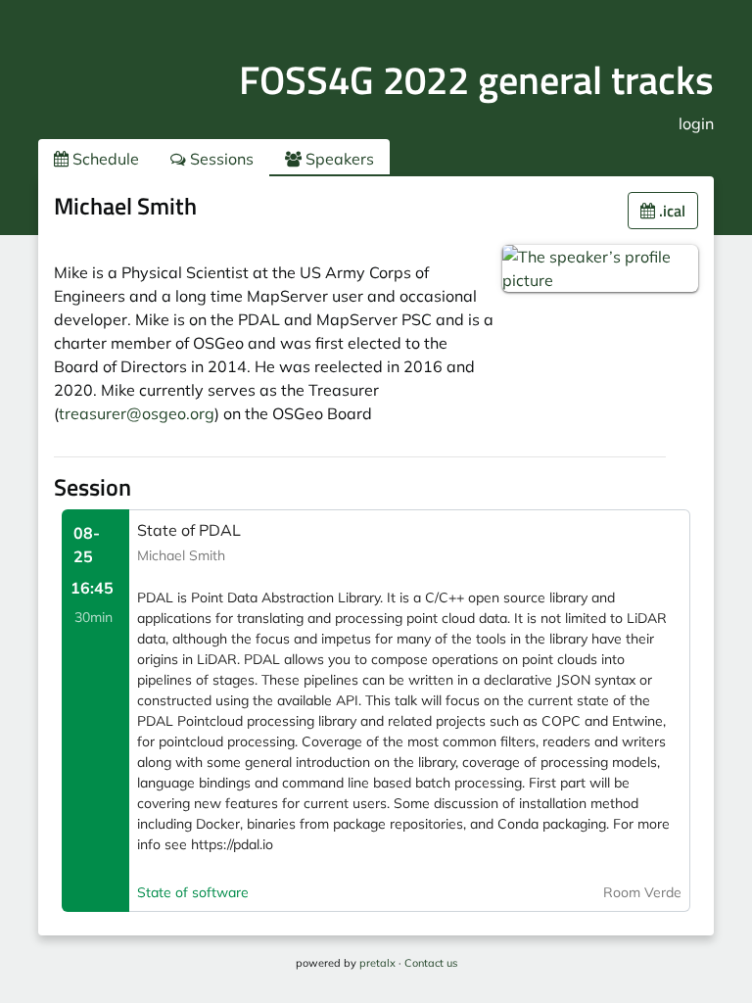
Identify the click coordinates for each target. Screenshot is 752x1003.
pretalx (377, 963)
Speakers (338, 158)
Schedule (104, 158)
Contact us (430, 963)
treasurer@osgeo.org (136, 413)
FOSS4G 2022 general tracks (476, 80)
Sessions (220, 158)
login (696, 123)
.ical (670, 210)
